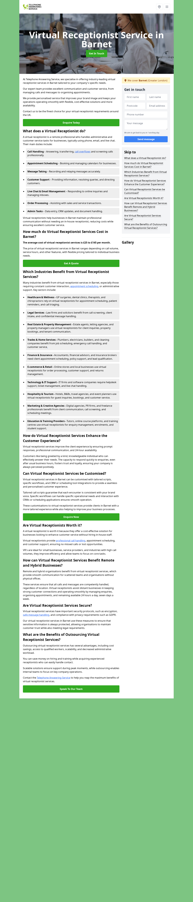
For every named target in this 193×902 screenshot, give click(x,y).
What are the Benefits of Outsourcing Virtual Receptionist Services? (145, 226)
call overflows (82, 151)
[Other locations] (159, 7)
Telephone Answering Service (53, 677)
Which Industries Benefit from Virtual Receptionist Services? (145, 173)
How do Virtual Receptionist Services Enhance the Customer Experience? (145, 182)
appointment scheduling (84, 286)
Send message (146, 139)
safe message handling (36, 614)
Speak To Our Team (71, 689)
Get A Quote (71, 263)
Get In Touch (96, 53)
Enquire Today (71, 122)
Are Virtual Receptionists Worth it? (143, 198)
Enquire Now (71, 517)
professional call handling (70, 540)
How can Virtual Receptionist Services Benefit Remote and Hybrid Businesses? (145, 207)
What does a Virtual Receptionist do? (145, 158)
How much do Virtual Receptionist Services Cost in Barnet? (143, 165)
